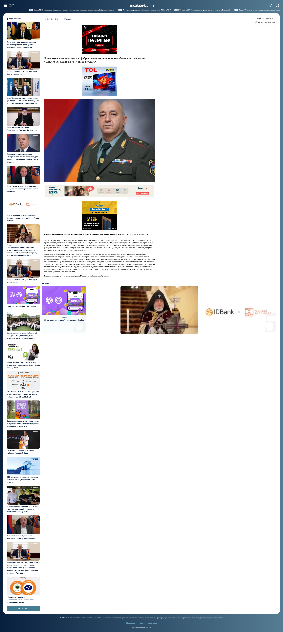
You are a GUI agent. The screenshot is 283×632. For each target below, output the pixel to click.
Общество (67, 19)
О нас (141, 623)
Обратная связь (130, 623)
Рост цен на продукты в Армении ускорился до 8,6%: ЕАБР (104, 10)
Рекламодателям (152, 623)
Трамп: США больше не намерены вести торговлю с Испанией (162, 10)
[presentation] (271, 283)
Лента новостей (15, 19)
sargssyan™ (149, 627)
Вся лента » (23, 608)
